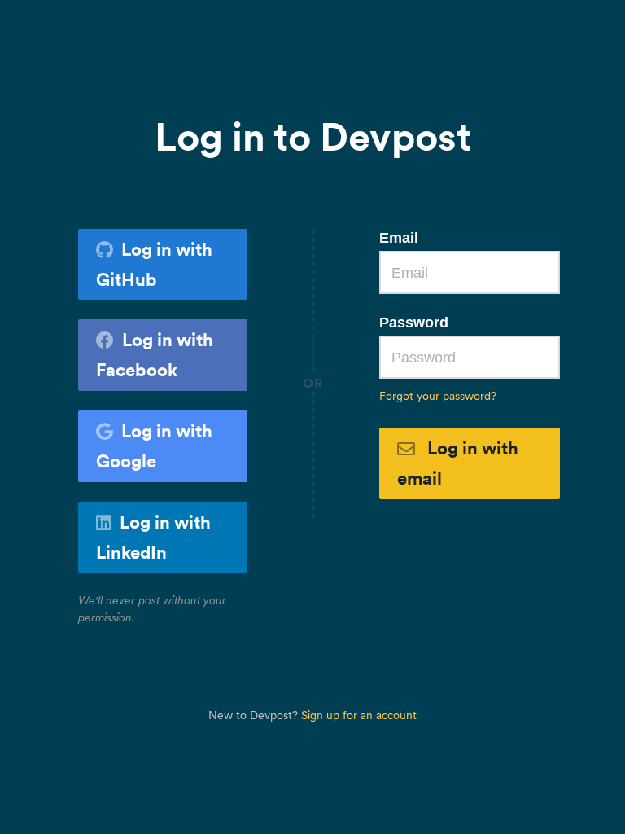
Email (398, 238)
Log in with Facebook (154, 354)
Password (413, 322)
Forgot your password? (437, 395)
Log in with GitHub (154, 264)
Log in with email (457, 463)
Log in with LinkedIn (153, 537)
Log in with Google (154, 445)
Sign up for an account (359, 715)
